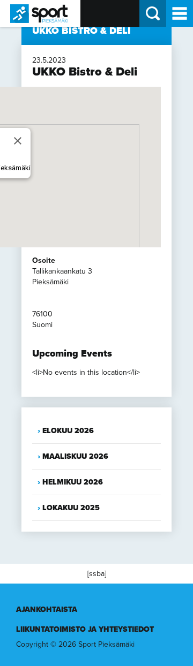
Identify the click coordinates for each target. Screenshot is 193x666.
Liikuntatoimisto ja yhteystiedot (85, 629)
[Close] (18, 141)
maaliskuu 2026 (75, 456)
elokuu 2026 (68, 430)
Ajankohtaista (46, 609)
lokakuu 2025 (71, 507)
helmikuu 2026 (72, 482)
